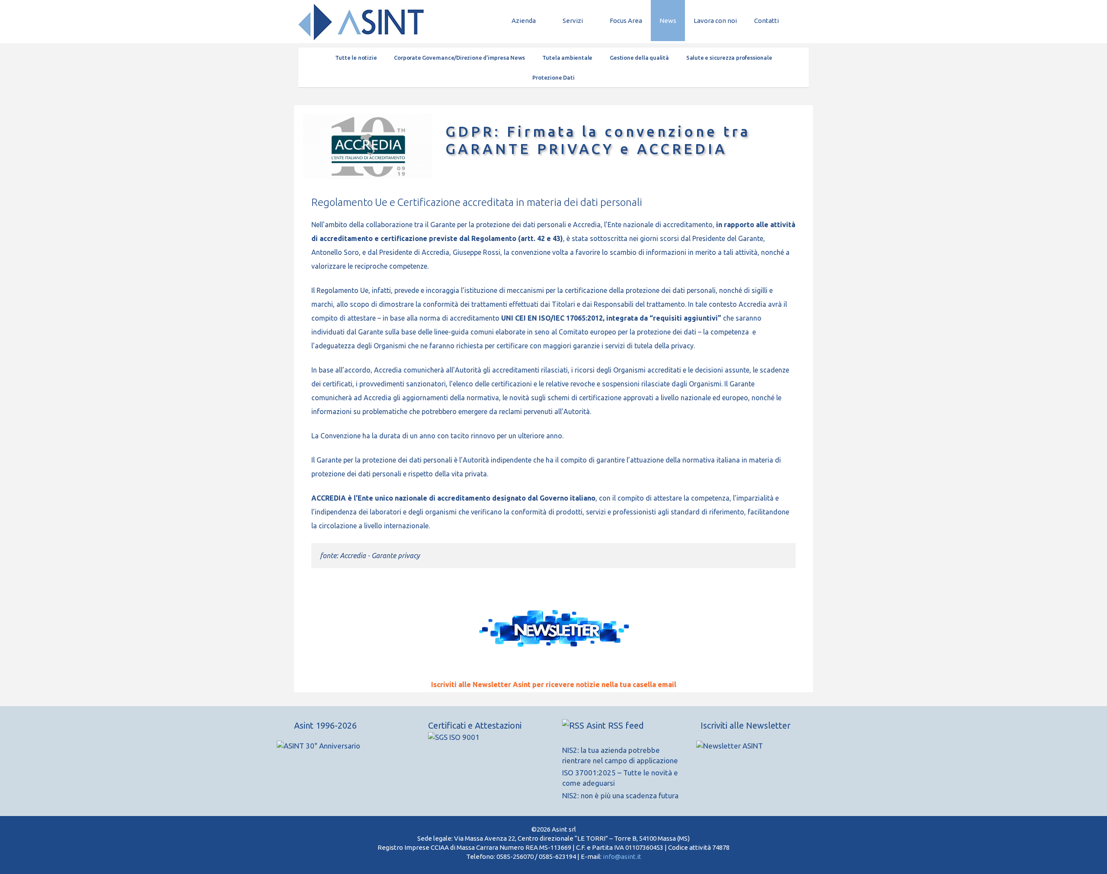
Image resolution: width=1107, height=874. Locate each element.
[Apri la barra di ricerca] (800, 20)
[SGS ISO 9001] (454, 737)
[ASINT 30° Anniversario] (352, 750)
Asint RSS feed (615, 725)
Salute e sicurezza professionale (729, 58)
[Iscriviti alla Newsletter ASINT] (746, 746)
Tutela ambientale (567, 58)
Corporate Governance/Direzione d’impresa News (459, 58)
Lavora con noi (715, 20)
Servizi (573, 20)
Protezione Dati (553, 77)
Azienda (524, 20)
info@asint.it (622, 856)
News (667, 20)
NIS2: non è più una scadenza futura (620, 795)
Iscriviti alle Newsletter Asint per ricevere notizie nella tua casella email (553, 684)
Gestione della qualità (639, 58)
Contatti (766, 20)
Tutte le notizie (356, 58)
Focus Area (626, 20)
